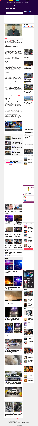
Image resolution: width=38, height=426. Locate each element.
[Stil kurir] (14, 421)
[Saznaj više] (32, 147)
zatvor (10, 159)
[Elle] (13, 421)
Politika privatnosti (27, 422)
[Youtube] (28, 26)
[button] (21, 11)
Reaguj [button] (6, 289)
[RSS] (32, 26)
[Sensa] (23, 421)
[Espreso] (11, 421)
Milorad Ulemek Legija (8, 40)
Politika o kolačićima (22, 422)
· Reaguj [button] (6, 164)
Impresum (12, 422)
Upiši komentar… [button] (8, 255)
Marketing (10, 422)
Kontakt (14, 422)
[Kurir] (9, 421)
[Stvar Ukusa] (29, 421)
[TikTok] (30, 26)
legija (5, 159)
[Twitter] (27, 26)
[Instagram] (26, 26)
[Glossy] (16, 421)
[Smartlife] (21, 421)
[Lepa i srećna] (18, 421)
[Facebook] (24, 26)
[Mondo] (2, 0)
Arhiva (24, 422)
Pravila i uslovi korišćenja (17, 422)
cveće (7, 159)
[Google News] (31, 26)
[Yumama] (26, 421)
